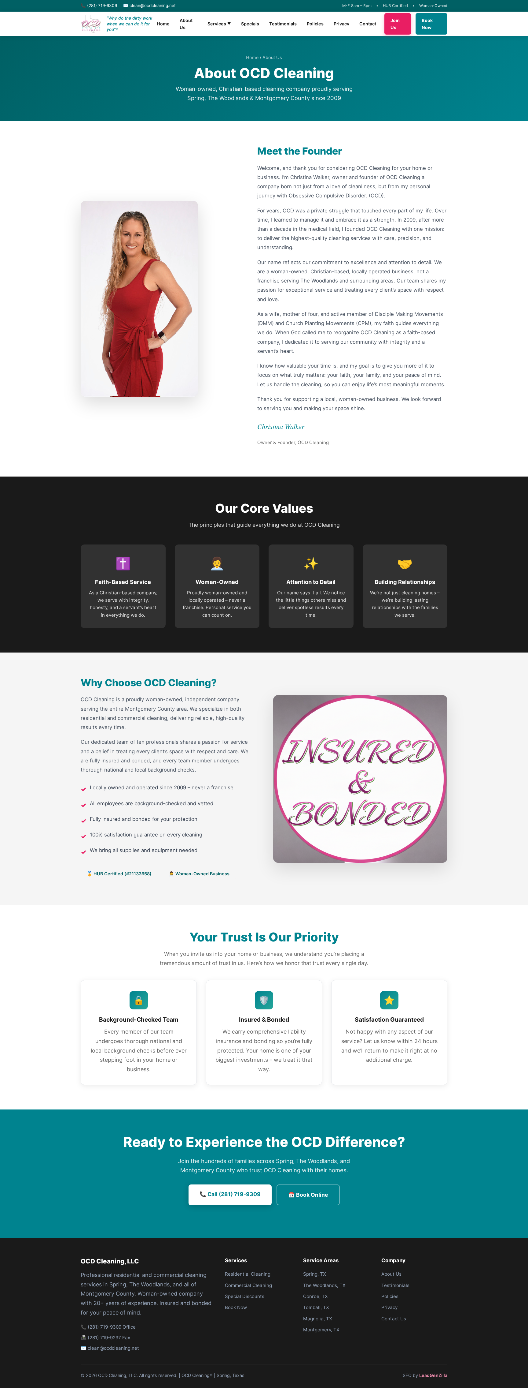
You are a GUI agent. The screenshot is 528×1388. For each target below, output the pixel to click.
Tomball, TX (316, 1307)
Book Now (427, 24)
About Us (186, 24)
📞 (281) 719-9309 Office (108, 1327)
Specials (250, 23)
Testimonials (283, 23)
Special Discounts (244, 1296)
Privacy (341, 23)
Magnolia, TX (317, 1319)
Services (219, 23)
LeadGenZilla (433, 1375)
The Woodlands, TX (324, 1285)
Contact (367, 23)
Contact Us (393, 1319)
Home (163, 23)
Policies (315, 23)
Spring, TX (314, 1274)
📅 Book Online (308, 1195)
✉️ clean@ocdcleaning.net (149, 5)
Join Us (395, 24)
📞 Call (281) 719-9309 (230, 1194)
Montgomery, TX (321, 1330)
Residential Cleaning (247, 1274)
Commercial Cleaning (248, 1285)
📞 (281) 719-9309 (99, 5)
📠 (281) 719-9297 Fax (105, 1338)
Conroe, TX (315, 1296)
